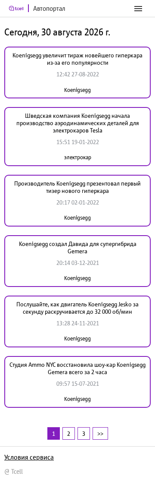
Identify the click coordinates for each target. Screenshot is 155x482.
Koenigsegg (77, 90)
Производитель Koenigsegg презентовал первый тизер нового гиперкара (77, 187)
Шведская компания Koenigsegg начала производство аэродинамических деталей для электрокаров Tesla (77, 123)
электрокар (77, 157)
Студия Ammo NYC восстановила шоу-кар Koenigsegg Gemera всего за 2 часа (77, 368)
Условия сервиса (29, 457)
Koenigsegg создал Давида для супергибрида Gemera (77, 247)
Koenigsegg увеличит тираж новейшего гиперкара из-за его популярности (77, 59)
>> (100, 433)
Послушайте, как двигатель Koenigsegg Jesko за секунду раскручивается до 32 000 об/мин (77, 308)
